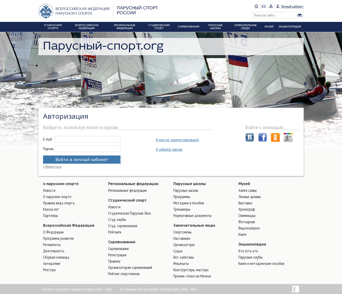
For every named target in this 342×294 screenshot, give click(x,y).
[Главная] (256, 6)
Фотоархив (246, 221)
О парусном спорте (57, 196)
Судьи (177, 250)
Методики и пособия (188, 203)
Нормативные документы (192, 215)
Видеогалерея (249, 228)
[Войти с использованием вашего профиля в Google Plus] (288, 138)
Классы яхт (51, 209)
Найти (299, 15)
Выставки (245, 203)
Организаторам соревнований (130, 267)
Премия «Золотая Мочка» (192, 276)
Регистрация (117, 254)
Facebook (295, 289)
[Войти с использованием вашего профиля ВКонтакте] (249, 138)
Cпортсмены (182, 232)
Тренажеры (181, 209)
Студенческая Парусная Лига (129, 213)
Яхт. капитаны (183, 257)
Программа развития (58, 238)
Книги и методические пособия (261, 263)
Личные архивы (249, 196)
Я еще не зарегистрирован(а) (177, 139)
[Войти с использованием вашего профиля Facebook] (262, 138)
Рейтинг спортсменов (124, 273)
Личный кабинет (292, 6)
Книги (242, 234)
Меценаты (181, 263)
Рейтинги (114, 232)
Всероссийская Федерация (68, 225)
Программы (181, 196)
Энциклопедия (252, 244)
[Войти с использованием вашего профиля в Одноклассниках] (275, 138)
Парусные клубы (250, 257)
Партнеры (50, 215)
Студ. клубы (117, 219)
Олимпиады (246, 215)
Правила (114, 261)
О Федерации (53, 232)
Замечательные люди (194, 225)
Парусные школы (189, 183)
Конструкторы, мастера (190, 269)
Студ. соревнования (122, 225)
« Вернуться (52, 166)
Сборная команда (56, 257)
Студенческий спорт (127, 200)
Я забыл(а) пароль (169, 149)
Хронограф (246, 209)
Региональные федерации (133, 183)
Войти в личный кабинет (81, 159)
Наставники (181, 238)
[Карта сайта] (270, 6)
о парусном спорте (61, 183)
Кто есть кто (248, 250)
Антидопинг (51, 263)
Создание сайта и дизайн (140, 289)
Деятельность (53, 250)
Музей (244, 183)
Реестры (49, 269)
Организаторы (183, 244)
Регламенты (51, 244)
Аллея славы (247, 190)
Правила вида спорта (58, 203)
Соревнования (121, 242)
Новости (49, 190)
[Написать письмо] (263, 6)
